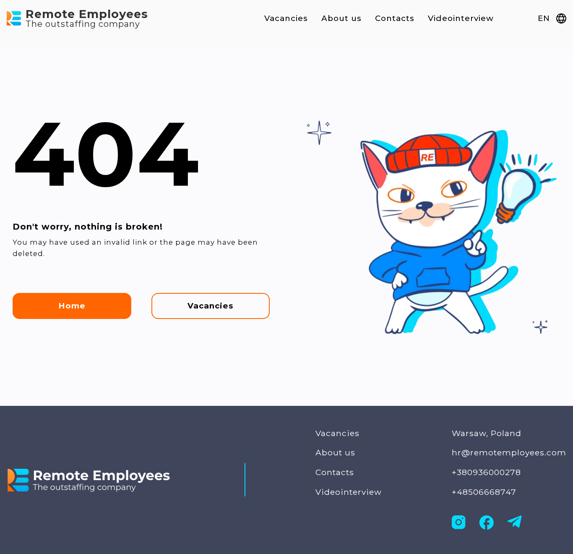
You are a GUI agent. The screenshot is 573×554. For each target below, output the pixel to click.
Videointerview (461, 18)
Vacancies (286, 18)
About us (341, 18)
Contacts (394, 18)
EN (544, 18)
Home (72, 306)
